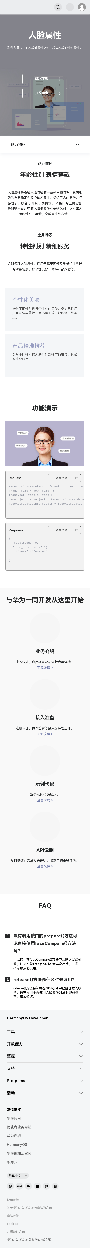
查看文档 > (45, 866)
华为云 (12, 1162)
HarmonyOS (17, 1145)
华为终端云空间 (19, 1153)
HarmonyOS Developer (27, 1018)
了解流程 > (45, 734)
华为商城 (14, 1136)
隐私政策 (13, 1216)
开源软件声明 (16, 1232)
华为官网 (14, 1118)
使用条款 (13, 1200)
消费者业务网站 (19, 1127)
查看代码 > (45, 800)
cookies (12, 1224)
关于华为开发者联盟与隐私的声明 (29, 1208)
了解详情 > (45, 668)
